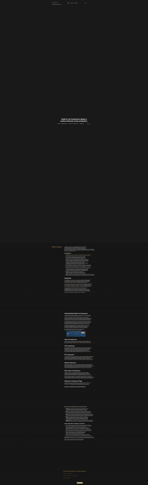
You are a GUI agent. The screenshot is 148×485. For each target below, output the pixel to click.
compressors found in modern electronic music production (81, 342)
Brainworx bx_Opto (81, 367)
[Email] (90, 123)
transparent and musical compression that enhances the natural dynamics (78, 267)
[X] (88, 123)
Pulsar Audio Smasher (89, 359)
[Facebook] (87, 123)
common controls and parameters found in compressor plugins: (76, 407)
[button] (79, 473)
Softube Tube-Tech (88, 367)
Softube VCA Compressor (86, 351)
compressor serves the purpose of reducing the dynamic (74, 283)
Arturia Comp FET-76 (76, 359)
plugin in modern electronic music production (76, 288)
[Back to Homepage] (55, 2)
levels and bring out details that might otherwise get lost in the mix (77, 285)
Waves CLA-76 (82, 359)
